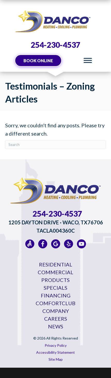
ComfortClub (55, 303)
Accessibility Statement (55, 352)
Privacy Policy (56, 345)
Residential (55, 264)
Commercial (55, 272)
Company (55, 310)
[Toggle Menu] (88, 60)
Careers (55, 318)
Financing (55, 295)
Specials (55, 287)
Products (55, 279)
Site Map (56, 359)
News (55, 326)
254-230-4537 (55, 44)
